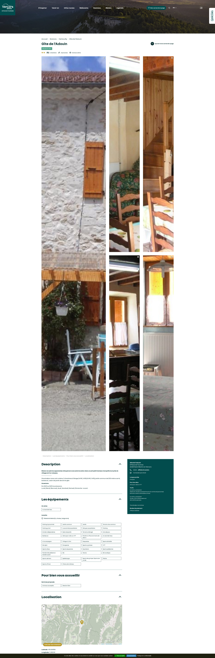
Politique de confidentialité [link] (144, 655)
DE (174, 12)
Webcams (83, 8)
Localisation (89, 456)
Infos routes (69, 8)
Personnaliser (131, 655)
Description (47, 456)
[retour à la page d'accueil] (7, 8)
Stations (97, 8)
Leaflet (102, 644)
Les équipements (59, 456)
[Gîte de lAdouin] (73, 253)
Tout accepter (120, 655)
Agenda (119, 8)
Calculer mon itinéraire (52, 645)
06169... (141, 470)
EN (174, 10)
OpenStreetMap (109, 644)
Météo (108, 8)
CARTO (120, 644)
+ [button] (43, 607)
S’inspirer (42, 8)
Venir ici (55, 8)
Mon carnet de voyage (157, 8)
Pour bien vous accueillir (74, 456)
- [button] (43, 609)
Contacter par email (139, 473)
